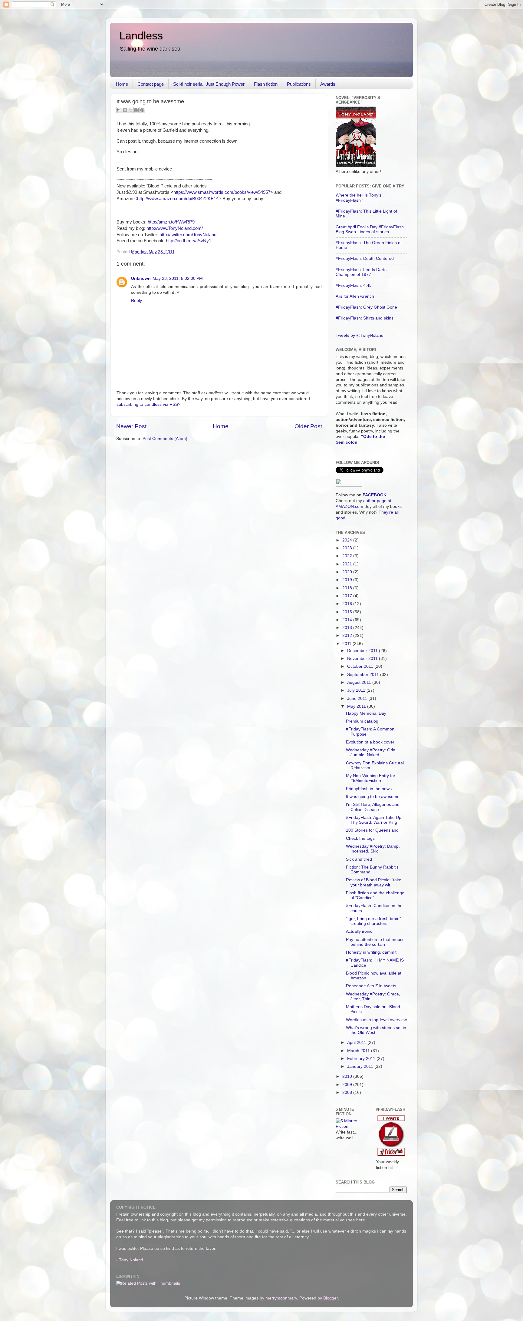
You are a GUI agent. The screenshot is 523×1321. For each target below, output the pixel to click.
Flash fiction (266, 84)
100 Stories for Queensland (372, 830)
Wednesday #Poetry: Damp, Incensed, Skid (373, 848)
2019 (347, 580)
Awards (327, 84)
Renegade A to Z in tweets (371, 986)
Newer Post (131, 426)
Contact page (150, 84)
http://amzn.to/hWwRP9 (171, 222)
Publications (299, 84)
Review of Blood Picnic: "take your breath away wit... (373, 882)
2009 (347, 1084)
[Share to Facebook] (136, 110)
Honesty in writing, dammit (371, 952)
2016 (347, 603)
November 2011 (363, 658)
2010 (347, 1076)
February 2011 (362, 1058)
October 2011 (360, 666)
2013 (347, 627)
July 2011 (357, 690)
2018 (347, 588)
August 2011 (359, 682)
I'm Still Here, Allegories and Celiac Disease (373, 807)
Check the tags (360, 838)
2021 (347, 564)
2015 (347, 612)
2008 (347, 1092)
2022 (347, 556)
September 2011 (363, 674)
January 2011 (360, 1066)
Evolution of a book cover (370, 742)
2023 (347, 548)
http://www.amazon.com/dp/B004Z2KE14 (178, 198)
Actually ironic (359, 931)
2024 (347, 540)
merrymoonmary (281, 1298)
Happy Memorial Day (366, 713)
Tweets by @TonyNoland (359, 335)
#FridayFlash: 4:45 (354, 285)
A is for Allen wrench (355, 296)
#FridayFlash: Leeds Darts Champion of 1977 (361, 272)
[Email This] (119, 110)
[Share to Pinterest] (142, 110)
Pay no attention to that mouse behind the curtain (375, 942)
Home (122, 84)
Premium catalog (362, 721)
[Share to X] (131, 110)
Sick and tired (359, 859)
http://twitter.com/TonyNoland (188, 234)
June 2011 (357, 698)
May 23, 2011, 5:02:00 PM (178, 278)
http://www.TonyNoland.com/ (174, 228)
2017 (347, 596)
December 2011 (363, 650)
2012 (347, 635)
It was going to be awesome (373, 796)
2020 (347, 572)
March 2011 (359, 1050)
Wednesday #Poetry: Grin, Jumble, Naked (371, 752)
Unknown (141, 278)
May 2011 (357, 706)
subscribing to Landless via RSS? (148, 404)
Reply (136, 300)
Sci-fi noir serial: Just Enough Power (209, 84)
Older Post (308, 426)
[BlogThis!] (125, 110)
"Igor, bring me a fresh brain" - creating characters (375, 921)
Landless (141, 35)
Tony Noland (131, 1260)
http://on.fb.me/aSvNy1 (188, 240)
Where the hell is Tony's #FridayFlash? (358, 197)
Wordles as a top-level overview (376, 1020)
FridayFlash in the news (369, 788)
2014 (347, 619)
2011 (347, 643)
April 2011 (357, 1042)
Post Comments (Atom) (165, 438)
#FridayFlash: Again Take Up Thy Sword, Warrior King (373, 820)
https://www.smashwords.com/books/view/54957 (221, 192)
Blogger (330, 1298)
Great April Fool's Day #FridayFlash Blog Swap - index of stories (370, 229)
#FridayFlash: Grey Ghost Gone (366, 307)
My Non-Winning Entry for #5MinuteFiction (370, 778)
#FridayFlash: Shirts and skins (364, 318)
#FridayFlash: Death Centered (365, 258)
